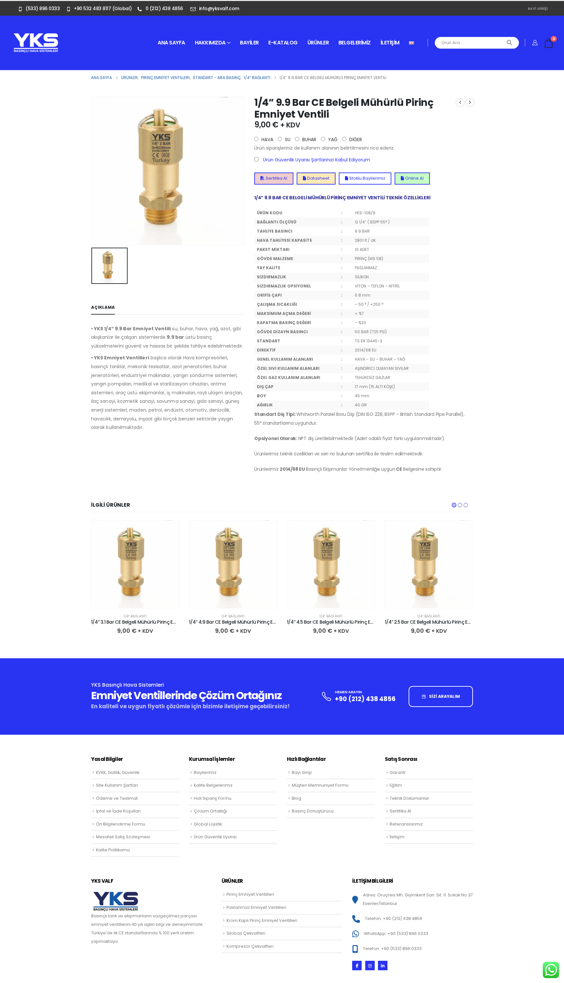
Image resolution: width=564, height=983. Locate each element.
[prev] (460, 102)
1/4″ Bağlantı (135, 616)
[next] (470, 102)
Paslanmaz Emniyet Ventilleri (256, 907)
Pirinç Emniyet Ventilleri (250, 894)
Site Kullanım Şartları (117, 785)
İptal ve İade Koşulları (118, 811)
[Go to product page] (135, 564)
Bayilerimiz (205, 772)
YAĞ (332, 139)
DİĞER (355, 139)
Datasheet (317, 178)
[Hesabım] (535, 43)
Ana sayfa (171, 42)
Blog (296, 798)
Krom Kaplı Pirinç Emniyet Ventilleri (262, 920)
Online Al (414, 178)
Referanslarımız (406, 824)
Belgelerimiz (354, 42)
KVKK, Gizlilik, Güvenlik (117, 772)
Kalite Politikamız (113, 850)
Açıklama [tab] (103, 307)
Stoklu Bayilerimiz (366, 178)
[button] (454, 505)
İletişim (390, 42)
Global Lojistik (208, 824)
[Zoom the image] (35, 36)
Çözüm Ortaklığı (210, 811)
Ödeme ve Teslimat (117, 798)
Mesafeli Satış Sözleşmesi (123, 837)
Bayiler (249, 42)
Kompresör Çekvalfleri (250, 946)
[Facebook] (357, 965)
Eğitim (396, 785)
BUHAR (308, 139)
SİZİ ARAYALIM (444, 696)
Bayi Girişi (538, 8)
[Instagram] (370, 965)
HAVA (266, 139)
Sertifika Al (276, 178)
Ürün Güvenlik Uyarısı (215, 837)
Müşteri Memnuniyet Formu (320, 785)
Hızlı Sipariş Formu (212, 798)
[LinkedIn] (382, 965)
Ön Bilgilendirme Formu (120, 824)
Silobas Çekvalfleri (246, 933)
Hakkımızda (210, 42)
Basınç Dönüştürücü (313, 811)
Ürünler (318, 42)
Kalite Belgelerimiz (213, 785)
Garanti (397, 772)
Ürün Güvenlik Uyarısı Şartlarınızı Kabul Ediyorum (316, 159)
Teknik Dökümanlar (409, 798)
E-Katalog (283, 42)
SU (287, 139)
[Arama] (509, 42)
